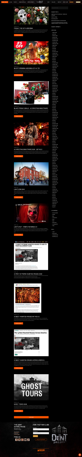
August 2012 (54, 192)
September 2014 (55, 170)
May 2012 (54, 195)
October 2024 (54, 53)
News (53, 220)
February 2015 (54, 165)
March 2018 (54, 134)
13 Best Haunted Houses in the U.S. (27, 316)
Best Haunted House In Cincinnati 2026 (58, 20)
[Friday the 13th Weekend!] (31, 15)
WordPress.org (55, 236)
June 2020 (54, 106)
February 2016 (54, 154)
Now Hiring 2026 (54, 18)
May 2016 (54, 152)
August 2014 (54, 171)
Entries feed (54, 233)
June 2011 (54, 205)
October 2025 (54, 42)
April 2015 (54, 163)
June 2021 (54, 94)
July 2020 (54, 104)
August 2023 (54, 67)
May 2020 (54, 107)
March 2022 (54, 83)
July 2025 (54, 46)
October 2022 (54, 77)
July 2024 (54, 58)
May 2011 (53, 206)
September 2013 (55, 182)
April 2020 (54, 109)
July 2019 (53, 120)
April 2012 (54, 197)
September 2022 (55, 78)
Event (53, 219)
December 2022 (55, 74)
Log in (53, 231)
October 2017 (54, 136)
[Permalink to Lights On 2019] (31, 173)
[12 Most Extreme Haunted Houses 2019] (31, 255)
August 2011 (54, 203)
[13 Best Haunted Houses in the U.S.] (27, 298)
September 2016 (55, 147)
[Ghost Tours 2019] (31, 387)
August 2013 (54, 184)
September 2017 (55, 138)
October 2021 (54, 88)
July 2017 (53, 141)
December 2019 (55, 112)
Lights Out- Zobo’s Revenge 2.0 (25, 226)
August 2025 (54, 45)
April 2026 (54, 34)
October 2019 (54, 115)
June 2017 (54, 142)
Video (53, 225)
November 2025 (55, 40)
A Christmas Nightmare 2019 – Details (28, 149)
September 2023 (55, 66)
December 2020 (55, 96)
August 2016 (54, 149)
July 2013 (53, 186)
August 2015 (54, 160)
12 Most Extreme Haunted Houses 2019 (28, 274)
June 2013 (54, 187)
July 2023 (54, 69)
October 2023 (54, 64)
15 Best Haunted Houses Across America (29, 360)
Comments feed (55, 234)
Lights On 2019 (19, 189)
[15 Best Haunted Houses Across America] (31, 342)
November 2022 (55, 75)
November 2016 (55, 144)
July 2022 (54, 82)
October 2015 (54, 157)
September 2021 (55, 90)
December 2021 (55, 85)
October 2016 (54, 146)
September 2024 (55, 54)
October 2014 (54, 168)
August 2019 (54, 118)
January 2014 (54, 176)
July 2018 (54, 131)
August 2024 (54, 56)
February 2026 (54, 35)
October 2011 (54, 200)
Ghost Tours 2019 (20, 404)
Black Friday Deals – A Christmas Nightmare (31, 108)
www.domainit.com (42, 453)
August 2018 (54, 130)
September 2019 (55, 117)
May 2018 (54, 133)
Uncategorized (55, 224)
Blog (53, 216)
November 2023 (55, 62)
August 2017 (54, 139)
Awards (53, 214)
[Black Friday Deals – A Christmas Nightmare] (31, 92)
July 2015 (53, 162)
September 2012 (55, 190)
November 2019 (55, 114)
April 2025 (54, 50)
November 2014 (55, 166)
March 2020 (54, 110)
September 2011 (55, 202)
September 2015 (55, 158)
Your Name (35, 427)
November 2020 (55, 98)
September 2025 (55, 43)
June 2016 (54, 150)
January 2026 (54, 37)
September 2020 (55, 101)
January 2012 (54, 198)
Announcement (55, 212)
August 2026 (54, 32)
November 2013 (55, 179)
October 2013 (54, 181)
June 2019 (54, 122)
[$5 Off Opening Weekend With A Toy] (31, 52)
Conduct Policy (16, 434)
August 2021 (54, 91)
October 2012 (54, 189)
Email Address (35, 431)
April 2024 (54, 61)
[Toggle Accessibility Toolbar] (79, 454)
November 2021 (55, 86)
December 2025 (55, 38)
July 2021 (53, 93)
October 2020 (54, 99)
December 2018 (55, 123)
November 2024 (55, 51)
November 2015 (55, 155)
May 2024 (54, 59)
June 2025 (54, 48)
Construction (54, 217)
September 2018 (55, 128)
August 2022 (54, 80)
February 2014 (54, 174)
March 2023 (54, 72)
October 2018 (54, 126)
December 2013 (55, 178)
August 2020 (54, 102)
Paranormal (54, 222)
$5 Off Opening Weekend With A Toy (27, 68)
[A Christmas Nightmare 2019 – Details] (31, 133)
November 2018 (55, 125)
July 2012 (53, 194)
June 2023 (54, 70)
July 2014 (54, 173)
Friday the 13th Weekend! (23, 28)
